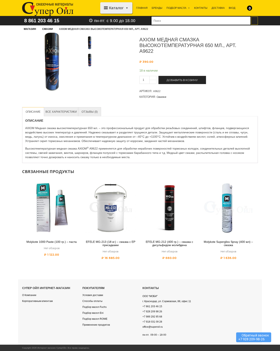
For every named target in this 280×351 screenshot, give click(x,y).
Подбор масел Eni (93, 313)
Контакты (200, 8)
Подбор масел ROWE (94, 318)
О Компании (29, 295)
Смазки (47, 29)
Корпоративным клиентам (37, 301)
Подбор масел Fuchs (94, 307)
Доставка (218, 8)
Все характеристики (61, 111)
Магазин (30, 29)
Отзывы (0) (90, 111)
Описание (33, 111)
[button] (126, 8)
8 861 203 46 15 (41, 20)
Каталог (116, 8)
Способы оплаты (92, 301)
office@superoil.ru (152, 326)
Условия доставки (92, 295)
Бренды (157, 8)
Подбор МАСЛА (176, 8)
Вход (232, 8)
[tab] (33, 111)
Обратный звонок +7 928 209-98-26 (253, 337)
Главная (142, 8)
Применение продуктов (96, 324)
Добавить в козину (182, 80)
